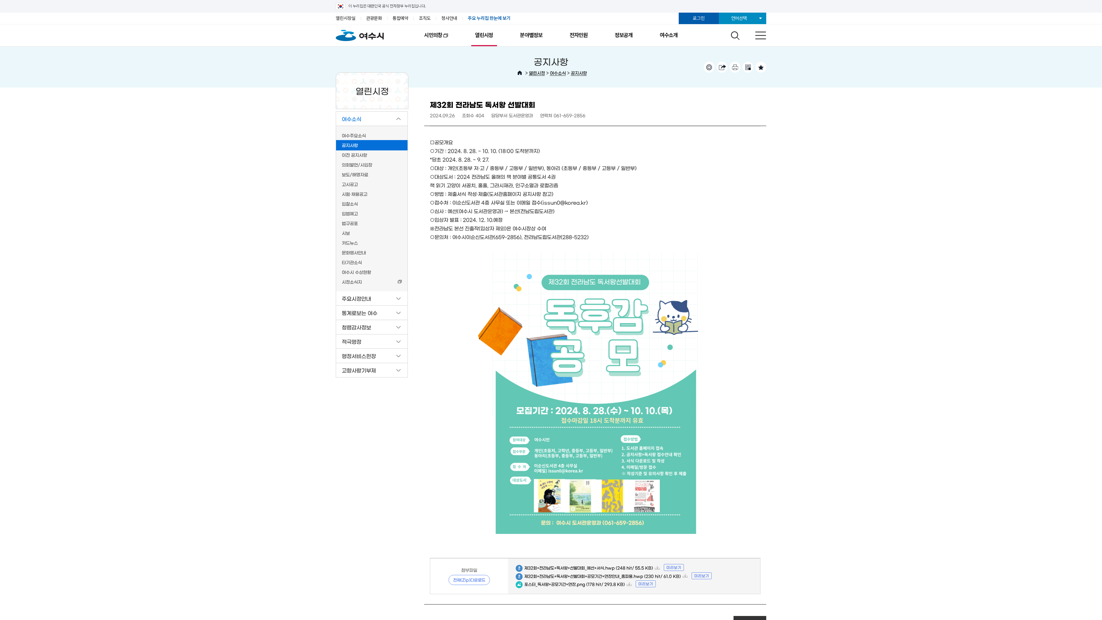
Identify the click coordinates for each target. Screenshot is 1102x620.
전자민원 (579, 35)
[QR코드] (747, 67)
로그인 (699, 18)
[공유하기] (722, 67)
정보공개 (624, 35)
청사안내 (449, 18)
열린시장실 (346, 18)
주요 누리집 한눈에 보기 (489, 18)
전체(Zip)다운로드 (469, 580)
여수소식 (558, 73)
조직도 (425, 18)
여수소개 (669, 35)
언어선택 (739, 18)
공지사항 (579, 73)
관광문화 (374, 18)
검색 (734, 34)
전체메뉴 (755, 34)
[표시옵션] (709, 67)
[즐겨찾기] (760, 67)
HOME (519, 73)
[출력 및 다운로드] (735, 67)
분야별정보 (531, 35)
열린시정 (484, 35)
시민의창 (426, 39)
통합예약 (400, 18)
